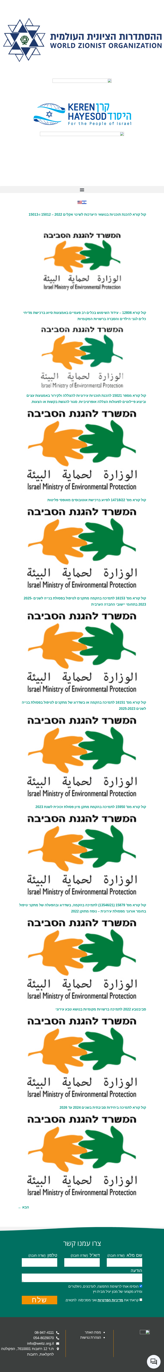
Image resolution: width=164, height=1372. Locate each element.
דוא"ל (94, 1255)
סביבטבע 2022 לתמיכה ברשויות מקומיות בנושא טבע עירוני (101, 1009)
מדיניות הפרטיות (110, 1300)
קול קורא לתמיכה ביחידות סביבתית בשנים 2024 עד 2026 (103, 1107)
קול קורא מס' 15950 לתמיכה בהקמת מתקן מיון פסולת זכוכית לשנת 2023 (90, 807)
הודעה (136, 1270)
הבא (23, 1207)
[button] (82, 189)
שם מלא (133, 1255)
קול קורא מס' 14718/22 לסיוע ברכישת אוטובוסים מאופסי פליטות (96, 500)
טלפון (51, 1255)
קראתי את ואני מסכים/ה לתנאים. (102, 1300)
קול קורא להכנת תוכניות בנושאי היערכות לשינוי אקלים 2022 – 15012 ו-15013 (87, 214)
